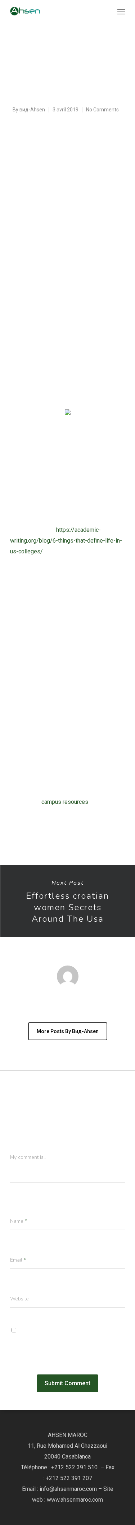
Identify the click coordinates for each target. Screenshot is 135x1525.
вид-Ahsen (32, 109)
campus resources (64, 801)
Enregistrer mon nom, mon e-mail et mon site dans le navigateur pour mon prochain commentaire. (65, 1341)
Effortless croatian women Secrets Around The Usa (67, 901)
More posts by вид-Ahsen (68, 1031)
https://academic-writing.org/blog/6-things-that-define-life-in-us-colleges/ (66, 540)
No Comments (102, 109)
